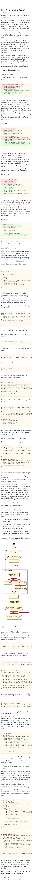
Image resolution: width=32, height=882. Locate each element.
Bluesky (15, 879)
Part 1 (12, 432)
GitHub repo (20, 261)
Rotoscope (6, 24)
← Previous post (5, 877)
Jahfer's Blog (17, 4)
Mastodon (22, 879)
